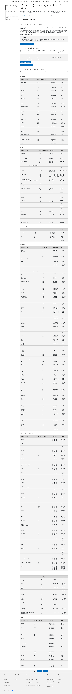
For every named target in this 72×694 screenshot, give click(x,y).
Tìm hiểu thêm (22, 15)
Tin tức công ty (60, 679)
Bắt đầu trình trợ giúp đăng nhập (27, 43)
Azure (36, 679)
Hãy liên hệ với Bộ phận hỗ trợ (11, 5)
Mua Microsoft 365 (45, 1)
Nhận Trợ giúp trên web (25, 62)
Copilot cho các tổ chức (6, 676)
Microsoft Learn (49, 677)
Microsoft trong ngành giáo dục (29, 676)
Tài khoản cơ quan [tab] (32, 19)
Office (21, 1)
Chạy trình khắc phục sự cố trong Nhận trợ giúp (12, 17)
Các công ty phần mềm (50, 686)
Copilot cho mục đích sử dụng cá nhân (8, 677)
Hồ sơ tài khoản (17, 676)
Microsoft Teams (38, 687)
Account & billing (35, 1)
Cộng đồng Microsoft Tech (50, 681)
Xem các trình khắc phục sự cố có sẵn (55, 58)
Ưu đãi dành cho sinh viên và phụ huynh (30, 685)
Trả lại (16, 679)
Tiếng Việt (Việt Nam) (7, 690)
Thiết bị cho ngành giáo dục (29, 677)
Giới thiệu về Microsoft (61, 677)
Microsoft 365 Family (6, 682)
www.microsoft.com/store (40, 71)
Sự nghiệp (59, 676)
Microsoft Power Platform (50, 684)
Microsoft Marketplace (50, 683)
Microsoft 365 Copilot (38, 685)
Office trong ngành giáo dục (29, 682)
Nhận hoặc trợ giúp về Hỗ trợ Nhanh (12, 19)
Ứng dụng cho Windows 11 (7, 685)
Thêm (39, 1)
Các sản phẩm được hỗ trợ (10, 11)
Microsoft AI (37, 676)
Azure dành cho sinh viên (29, 687)
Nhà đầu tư (59, 682)
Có (39, 671)
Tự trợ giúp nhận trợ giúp (10, 13)
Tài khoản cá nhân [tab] (24, 19)
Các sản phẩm (25, 1)
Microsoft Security (38, 677)
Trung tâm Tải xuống (17, 677)
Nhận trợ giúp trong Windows (26, 64)
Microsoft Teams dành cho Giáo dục (30, 679)
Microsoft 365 (17, 1)
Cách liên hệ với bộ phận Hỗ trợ (12, 7)
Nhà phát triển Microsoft (50, 676)
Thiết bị (30, 1)
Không (45, 671)
